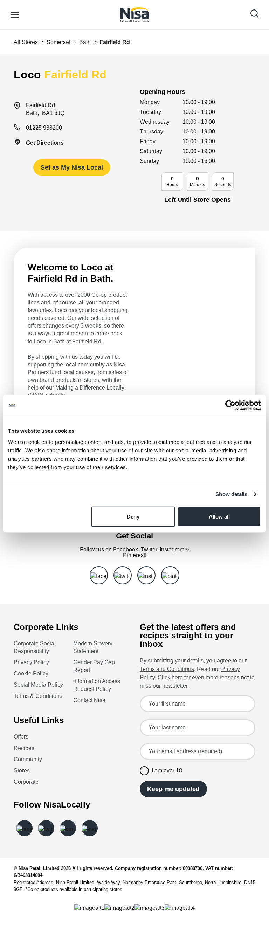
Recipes (24, 748)
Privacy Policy (31, 662)
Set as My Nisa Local (72, 167)
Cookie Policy (31, 674)
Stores (22, 771)
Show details (231, 494)
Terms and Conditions (167, 669)
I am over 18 (167, 771)
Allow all (219, 516)
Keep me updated (173, 788)
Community (28, 759)
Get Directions (45, 143)
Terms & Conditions (38, 696)
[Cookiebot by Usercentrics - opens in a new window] (230, 405)
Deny (133, 516)
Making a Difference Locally (89, 388)
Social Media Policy (38, 685)
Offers (21, 737)
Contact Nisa (89, 700)
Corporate (26, 782)
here (177, 677)
